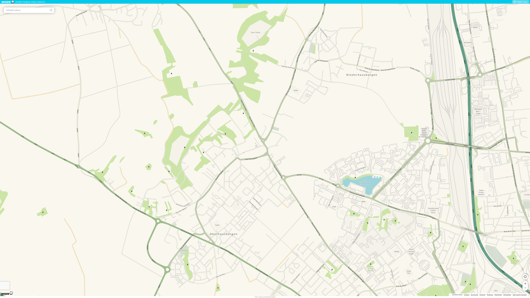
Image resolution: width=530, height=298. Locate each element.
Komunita (474, 295)
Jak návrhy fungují (520, 295)
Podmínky (498, 295)
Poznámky (507, 295)
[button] (525, 283)
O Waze (466, 295)
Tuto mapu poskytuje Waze (265, 297)
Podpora (490, 295)
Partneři (482, 295)
